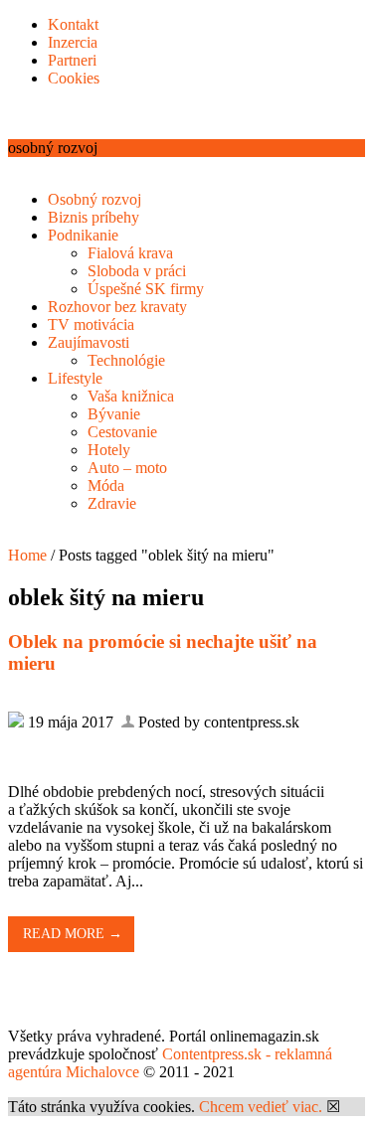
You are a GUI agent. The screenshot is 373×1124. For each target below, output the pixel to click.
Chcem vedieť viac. (260, 1106)
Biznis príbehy (93, 217)
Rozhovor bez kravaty (117, 306)
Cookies (73, 78)
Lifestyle (75, 378)
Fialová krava (130, 252)
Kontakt (73, 24)
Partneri (72, 60)
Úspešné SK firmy (146, 288)
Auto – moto (127, 467)
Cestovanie (122, 431)
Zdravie (112, 503)
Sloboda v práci (137, 270)
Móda (106, 485)
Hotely (109, 449)
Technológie (126, 360)
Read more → (72, 933)
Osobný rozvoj (94, 199)
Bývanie (114, 413)
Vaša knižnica (131, 396)
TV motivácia (91, 324)
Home (27, 555)
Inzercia (72, 42)
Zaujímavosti (88, 342)
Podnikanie (83, 235)
